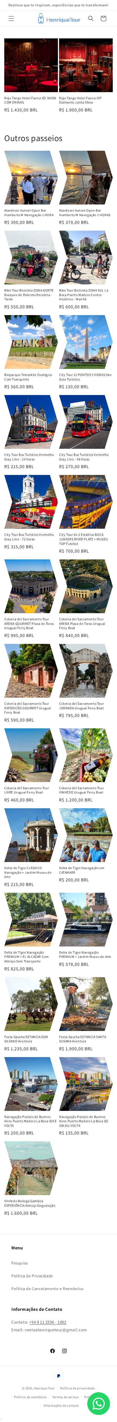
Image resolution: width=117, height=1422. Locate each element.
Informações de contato (61, 1405)
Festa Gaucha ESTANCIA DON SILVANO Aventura (26, 1039)
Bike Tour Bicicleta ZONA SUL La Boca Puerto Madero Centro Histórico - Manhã (83, 294)
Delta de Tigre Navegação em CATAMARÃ (81, 870)
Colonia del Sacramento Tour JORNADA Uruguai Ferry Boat (81, 705)
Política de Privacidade (32, 1275)
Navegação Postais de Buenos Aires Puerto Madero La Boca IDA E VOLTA (30, 1121)
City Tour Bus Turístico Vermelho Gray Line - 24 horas (29, 456)
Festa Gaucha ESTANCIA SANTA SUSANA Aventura (82, 1039)
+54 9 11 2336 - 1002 (47, 1322)
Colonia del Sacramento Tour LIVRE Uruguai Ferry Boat (26, 790)
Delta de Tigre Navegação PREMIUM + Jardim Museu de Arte (85, 954)
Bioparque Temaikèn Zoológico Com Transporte (28, 377)
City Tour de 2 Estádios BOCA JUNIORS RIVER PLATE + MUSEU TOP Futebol (83, 538)
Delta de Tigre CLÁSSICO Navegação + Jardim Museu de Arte (27, 872)
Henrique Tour (44, 1388)
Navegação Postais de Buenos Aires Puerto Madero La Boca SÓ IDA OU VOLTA (83, 1121)
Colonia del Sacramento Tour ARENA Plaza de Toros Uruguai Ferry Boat (82, 623)
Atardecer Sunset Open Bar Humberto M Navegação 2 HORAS (84, 212)
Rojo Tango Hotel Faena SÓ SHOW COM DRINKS (30, 100)
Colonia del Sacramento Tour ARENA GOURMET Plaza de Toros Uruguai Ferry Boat (29, 623)
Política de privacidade (77, 1388)
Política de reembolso (30, 1397)
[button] (11, 18)
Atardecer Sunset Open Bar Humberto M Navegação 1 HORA (28, 212)
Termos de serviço (65, 1397)
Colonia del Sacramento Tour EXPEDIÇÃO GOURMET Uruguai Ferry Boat (27, 707)
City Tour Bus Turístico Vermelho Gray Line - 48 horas (83, 456)
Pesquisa (19, 1263)
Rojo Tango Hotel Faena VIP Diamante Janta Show (80, 100)
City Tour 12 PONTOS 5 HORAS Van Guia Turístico (85, 377)
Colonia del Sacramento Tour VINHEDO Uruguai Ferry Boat (81, 790)
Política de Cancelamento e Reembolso (47, 1288)
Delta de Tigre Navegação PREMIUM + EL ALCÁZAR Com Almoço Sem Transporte (26, 956)
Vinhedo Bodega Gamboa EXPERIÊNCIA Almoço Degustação (29, 1203)
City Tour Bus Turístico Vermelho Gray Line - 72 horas (29, 536)
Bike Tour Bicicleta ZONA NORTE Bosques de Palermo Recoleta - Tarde (29, 294)
